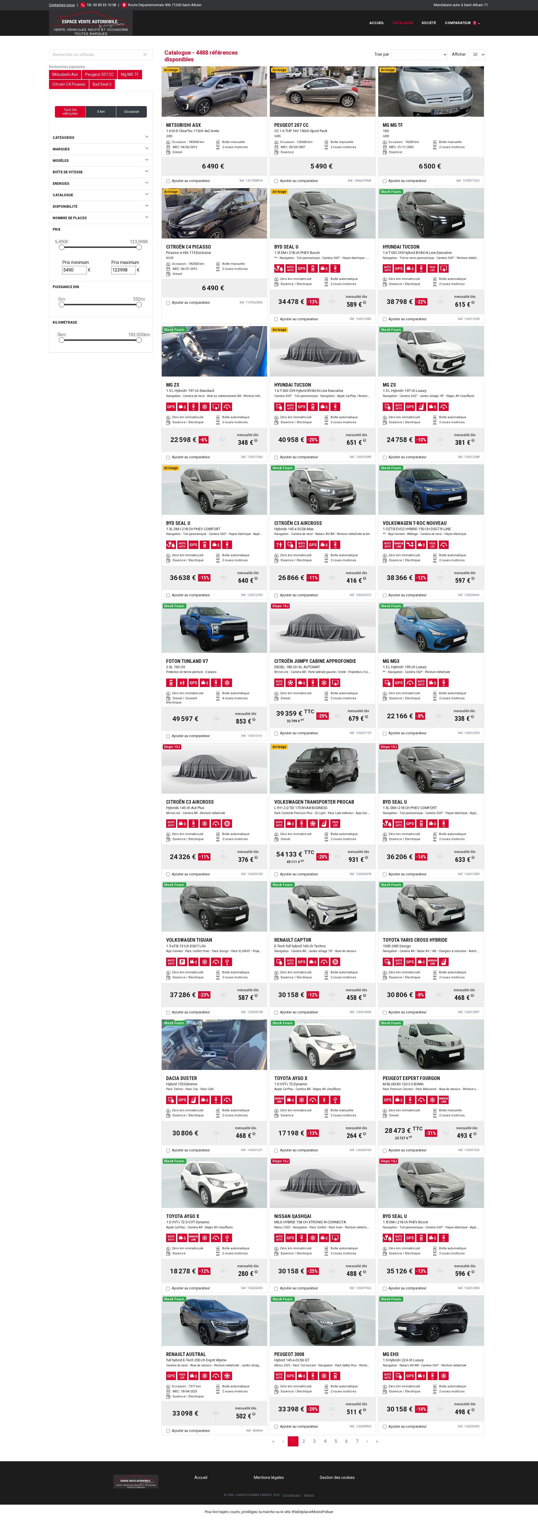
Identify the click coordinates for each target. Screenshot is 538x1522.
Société (428, 23)
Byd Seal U (102, 84)
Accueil (376, 23)
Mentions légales (269, 1477)
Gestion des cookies (337, 1477)
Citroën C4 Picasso (68, 84)
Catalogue (403, 23)
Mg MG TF (130, 74)
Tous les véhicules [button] (70, 112)
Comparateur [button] (460, 23)
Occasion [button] (131, 112)
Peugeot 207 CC (99, 74)
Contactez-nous (62, 5)
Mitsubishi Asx (65, 74)
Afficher (459, 54)
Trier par (381, 54)
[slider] (61, 247)
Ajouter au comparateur (191, 181)
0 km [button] (101, 112)
